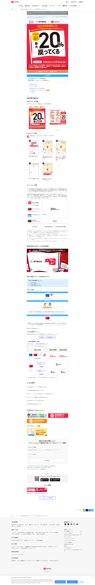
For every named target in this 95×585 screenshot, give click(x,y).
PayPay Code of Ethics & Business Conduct (71, 534)
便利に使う (27, 5)
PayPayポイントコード (52, 546)
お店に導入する (74, 1)
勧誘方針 (65, 546)
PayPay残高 (37, 358)
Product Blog (44, 560)
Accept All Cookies (60, 581)
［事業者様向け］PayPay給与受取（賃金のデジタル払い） (36, 546)
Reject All (72, 581)
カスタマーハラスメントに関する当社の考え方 (72, 550)
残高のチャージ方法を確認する (47, 337)
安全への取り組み (44, 524)
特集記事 (18, 526)
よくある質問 (32, 91)
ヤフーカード (31, 370)
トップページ (13, 532)
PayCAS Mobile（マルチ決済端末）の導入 (26, 532)
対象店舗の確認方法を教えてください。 (36, 390)
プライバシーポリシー (68, 536)
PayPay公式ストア (38, 493)
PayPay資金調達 (39, 540)
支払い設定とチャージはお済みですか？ (37, 90)
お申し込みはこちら (33, 211)
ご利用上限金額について (45, 377)
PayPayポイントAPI (15, 548)
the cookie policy (18, 581)
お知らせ (67, 1)
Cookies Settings (81, 582)
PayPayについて (14, 524)
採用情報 (37, 560)
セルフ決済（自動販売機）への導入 (28, 533)
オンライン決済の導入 (15, 533)
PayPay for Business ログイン (17, 540)
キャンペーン (52, 5)
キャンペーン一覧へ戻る (48, 497)
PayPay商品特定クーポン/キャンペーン (28, 548)
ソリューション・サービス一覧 (17, 546)
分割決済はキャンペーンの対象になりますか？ (37, 387)
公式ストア (13, 526)
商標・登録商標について (68, 531)
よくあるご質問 (72, 5)
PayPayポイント (36, 5)
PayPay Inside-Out (53, 560)
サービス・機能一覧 (62, 5)
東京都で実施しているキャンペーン (35, 80)
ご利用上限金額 (47, 323)
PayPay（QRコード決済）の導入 (41, 532)
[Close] (92, 577)
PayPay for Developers (40, 533)
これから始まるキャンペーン (34, 78)
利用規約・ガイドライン (68, 529)
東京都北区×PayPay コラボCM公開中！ (37, 88)
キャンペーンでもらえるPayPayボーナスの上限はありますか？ (41, 393)
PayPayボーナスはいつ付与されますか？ (36, 400)
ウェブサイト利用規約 (68, 542)
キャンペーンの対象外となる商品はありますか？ (38, 397)
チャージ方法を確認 (33, 205)
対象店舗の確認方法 (33, 84)
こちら (38, 328)
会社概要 (80, 1)
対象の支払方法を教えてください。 (35, 403)
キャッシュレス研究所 (54, 532)
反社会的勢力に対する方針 (68, 544)
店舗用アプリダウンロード (29, 540)
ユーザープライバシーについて (69, 538)
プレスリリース (30, 560)
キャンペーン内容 (33, 86)
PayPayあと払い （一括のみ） (40, 214)
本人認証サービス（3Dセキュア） (41, 363)
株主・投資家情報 (21, 560)
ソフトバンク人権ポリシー (68, 533)
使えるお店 (44, 5)
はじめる (21, 5)
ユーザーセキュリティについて (69, 540)
